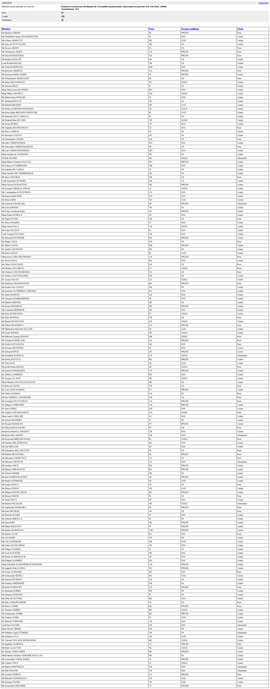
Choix (240, 29)
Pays (151, 29)
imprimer (264, 3)
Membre (6, 29)
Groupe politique (190, 29)
